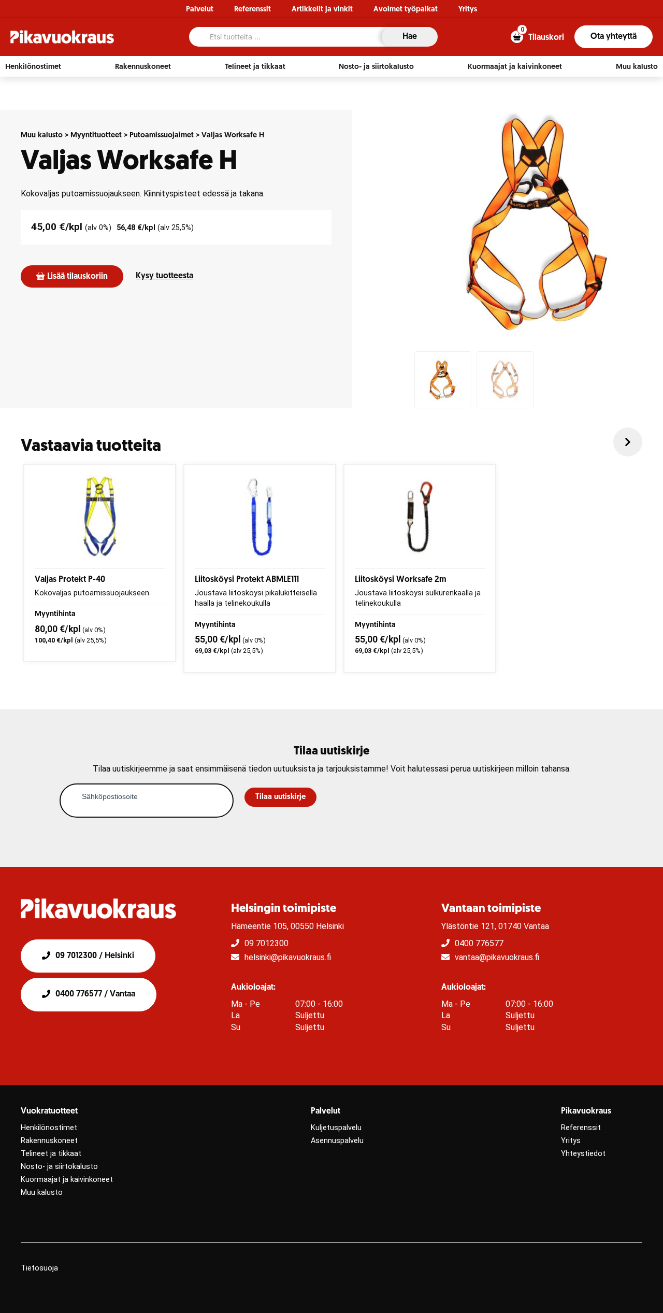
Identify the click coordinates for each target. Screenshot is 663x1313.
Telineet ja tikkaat (51, 1153)
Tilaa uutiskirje (280, 797)
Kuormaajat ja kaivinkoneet (67, 1179)
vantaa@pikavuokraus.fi (497, 957)
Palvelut (199, 9)
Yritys (467, 9)
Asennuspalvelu (337, 1140)
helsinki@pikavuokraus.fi (287, 957)
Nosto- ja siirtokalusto (59, 1166)
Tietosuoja (39, 1268)
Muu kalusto (42, 135)
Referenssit (252, 9)
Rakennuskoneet (49, 1140)
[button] (33, 67)
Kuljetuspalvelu (336, 1127)
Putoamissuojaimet (161, 135)
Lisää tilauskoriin (77, 277)
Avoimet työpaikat (405, 9)
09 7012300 (266, 943)
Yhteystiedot (583, 1153)
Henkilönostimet (49, 1127)
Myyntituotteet (96, 135)
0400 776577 (479, 943)
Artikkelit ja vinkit (322, 9)
